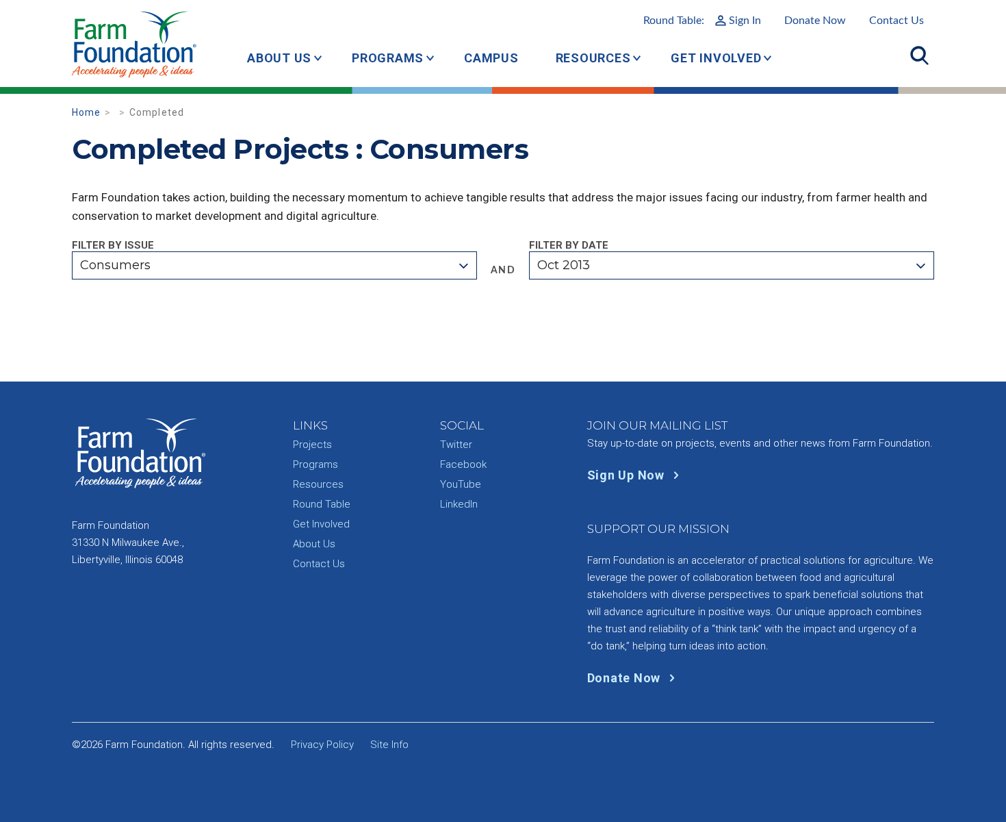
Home (86, 112)
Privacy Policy (322, 744)
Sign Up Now (627, 475)
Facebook (463, 464)
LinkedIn (459, 504)
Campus (491, 58)
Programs (388, 58)
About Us (279, 58)
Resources (593, 58)
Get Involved (716, 58)
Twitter (456, 444)
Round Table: (702, 20)
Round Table (321, 504)
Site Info (389, 744)
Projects (312, 444)
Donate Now (815, 20)
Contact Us (896, 20)
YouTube (460, 484)
